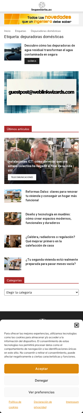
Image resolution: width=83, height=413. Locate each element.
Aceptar (41, 369)
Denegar (41, 380)
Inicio (7, 31)
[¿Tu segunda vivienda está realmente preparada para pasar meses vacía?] (12, 263)
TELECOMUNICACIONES (22, 177)
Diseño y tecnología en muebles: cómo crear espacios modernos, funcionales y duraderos (48, 219)
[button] (76, 325)
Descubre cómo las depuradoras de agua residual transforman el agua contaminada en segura (49, 50)
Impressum (72, 401)
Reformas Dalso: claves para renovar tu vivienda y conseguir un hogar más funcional (52, 196)
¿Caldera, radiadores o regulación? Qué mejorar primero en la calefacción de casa (50, 241)
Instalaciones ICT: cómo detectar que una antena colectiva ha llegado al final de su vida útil (40, 166)
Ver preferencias (41, 392)
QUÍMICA (32, 61)
